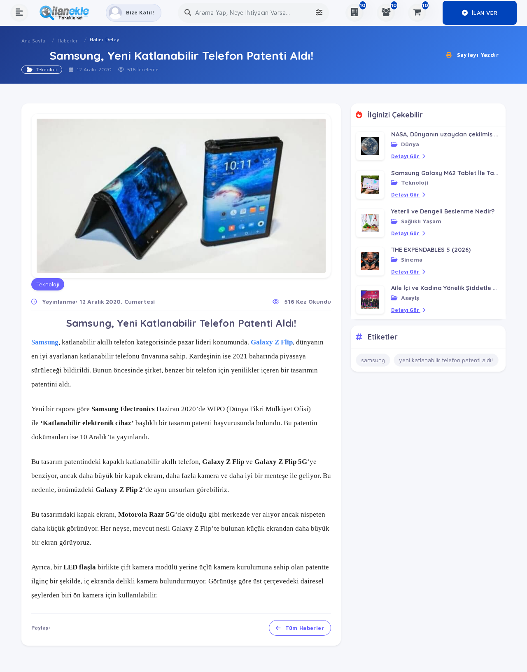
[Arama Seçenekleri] (319, 12)
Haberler (68, 40)
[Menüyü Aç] (19, 13)
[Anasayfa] (67, 13)
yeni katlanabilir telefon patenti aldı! (446, 359)
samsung (373, 359)
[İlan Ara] (187, 12)
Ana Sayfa (33, 40)
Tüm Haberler (304, 628)
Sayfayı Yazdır (477, 55)
